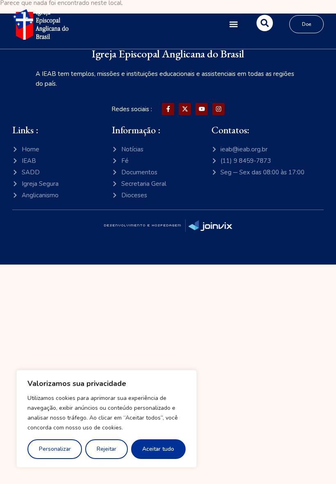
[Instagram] (218, 109)
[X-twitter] (185, 109)
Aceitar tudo (158, 449)
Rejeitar (106, 449)
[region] (106, 419)
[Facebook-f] (168, 109)
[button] (234, 24)
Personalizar (55, 449)
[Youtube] (201, 109)
